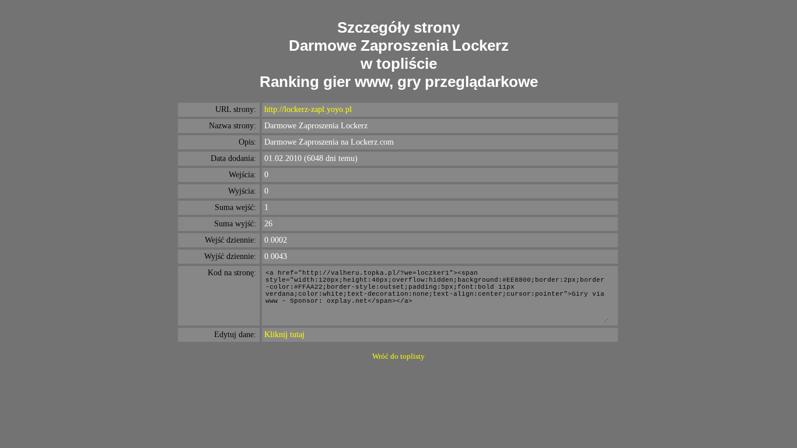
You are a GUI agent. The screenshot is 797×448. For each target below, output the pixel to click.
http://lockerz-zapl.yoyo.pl (308, 109)
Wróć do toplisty (398, 356)
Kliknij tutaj (284, 334)
